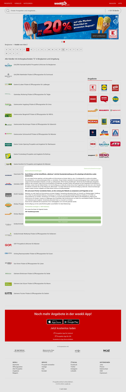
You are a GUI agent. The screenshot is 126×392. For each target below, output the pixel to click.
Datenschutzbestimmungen (92, 168)
